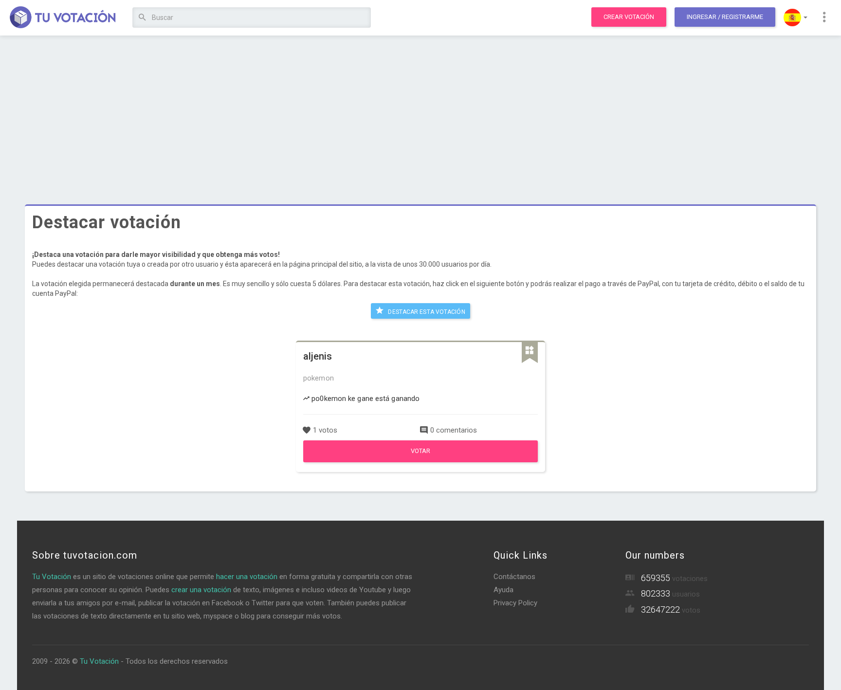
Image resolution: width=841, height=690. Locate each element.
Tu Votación (51, 576)
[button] (795, 17)
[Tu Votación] (63, 18)
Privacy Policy (515, 603)
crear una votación (201, 589)
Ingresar (725, 16)
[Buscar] (142, 17)
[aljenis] (420, 460)
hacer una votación (246, 576)
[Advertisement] (420, 114)
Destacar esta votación (425, 312)
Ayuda (503, 589)
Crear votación (628, 16)
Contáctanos (514, 576)
